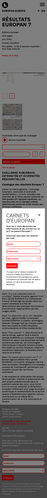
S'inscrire (12, 265)
